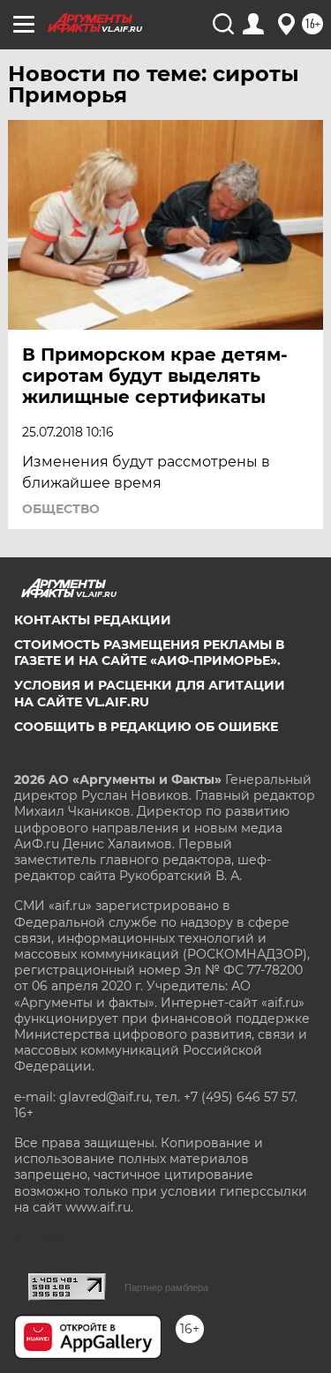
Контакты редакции (92, 620)
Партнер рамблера (166, 1287)
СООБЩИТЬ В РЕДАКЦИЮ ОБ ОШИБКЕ (146, 727)
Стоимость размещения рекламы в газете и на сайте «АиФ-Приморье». (149, 652)
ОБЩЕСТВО (61, 509)
